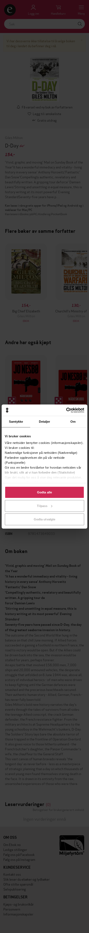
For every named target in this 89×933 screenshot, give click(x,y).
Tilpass (42, 505)
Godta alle (44, 492)
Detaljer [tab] (44, 421)
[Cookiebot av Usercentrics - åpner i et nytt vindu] (66, 410)
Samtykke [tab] (16, 421)
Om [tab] (73, 421)
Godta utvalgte (44, 519)
